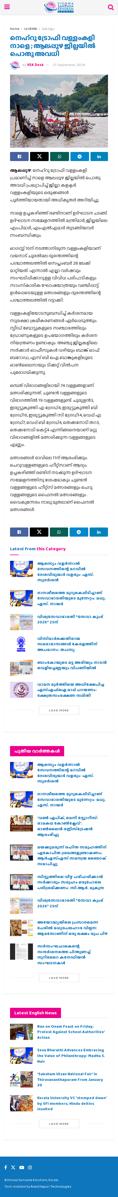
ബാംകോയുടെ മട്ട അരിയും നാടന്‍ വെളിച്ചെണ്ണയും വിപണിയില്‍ (72, 665)
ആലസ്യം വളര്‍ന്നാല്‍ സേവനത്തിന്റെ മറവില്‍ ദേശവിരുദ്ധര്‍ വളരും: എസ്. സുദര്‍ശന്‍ (65, 572)
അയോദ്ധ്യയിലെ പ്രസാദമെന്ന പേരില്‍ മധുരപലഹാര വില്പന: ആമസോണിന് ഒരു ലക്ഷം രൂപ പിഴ (72, 927)
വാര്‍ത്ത (30, 28)
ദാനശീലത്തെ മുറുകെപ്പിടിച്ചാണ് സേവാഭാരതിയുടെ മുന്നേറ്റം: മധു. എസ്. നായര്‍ (71, 598)
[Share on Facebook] (19, 156)
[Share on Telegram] (79, 156)
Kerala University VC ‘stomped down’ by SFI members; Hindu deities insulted (72, 1103)
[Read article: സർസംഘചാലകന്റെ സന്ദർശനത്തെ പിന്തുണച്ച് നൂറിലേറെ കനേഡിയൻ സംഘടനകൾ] (21, 951)
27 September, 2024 (69, 64)
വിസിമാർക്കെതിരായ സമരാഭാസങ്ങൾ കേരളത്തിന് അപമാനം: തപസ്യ (67, 644)
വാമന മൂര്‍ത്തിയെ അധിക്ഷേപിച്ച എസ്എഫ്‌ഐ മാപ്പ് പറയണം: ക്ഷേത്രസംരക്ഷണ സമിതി (70, 689)
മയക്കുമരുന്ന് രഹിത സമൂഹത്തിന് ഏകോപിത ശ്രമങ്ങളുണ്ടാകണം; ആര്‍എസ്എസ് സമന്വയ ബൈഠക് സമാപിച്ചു (72, 855)
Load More (59, 710)
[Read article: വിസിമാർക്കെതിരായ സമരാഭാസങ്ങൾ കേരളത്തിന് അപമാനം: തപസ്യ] (21, 644)
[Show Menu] (7, 7)
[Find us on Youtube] (21, 1167)
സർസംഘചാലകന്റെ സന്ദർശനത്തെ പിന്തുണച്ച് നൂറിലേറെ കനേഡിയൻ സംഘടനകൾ (64, 954)
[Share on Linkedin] (99, 156)
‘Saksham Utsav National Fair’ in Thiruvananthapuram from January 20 (70, 1079)
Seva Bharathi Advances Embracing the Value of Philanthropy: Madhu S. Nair (71, 1055)
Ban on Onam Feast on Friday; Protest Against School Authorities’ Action (71, 1031)
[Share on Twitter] (39, 156)
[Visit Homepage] (59, 7)
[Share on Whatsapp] (59, 156)
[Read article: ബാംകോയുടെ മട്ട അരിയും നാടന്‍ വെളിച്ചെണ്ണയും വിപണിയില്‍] (21, 668)
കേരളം (48, 28)
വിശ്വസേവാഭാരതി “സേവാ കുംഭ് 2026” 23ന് (70, 619)
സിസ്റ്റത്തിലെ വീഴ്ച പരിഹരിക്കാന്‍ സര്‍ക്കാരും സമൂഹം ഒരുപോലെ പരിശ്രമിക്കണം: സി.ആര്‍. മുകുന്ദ (70, 882)
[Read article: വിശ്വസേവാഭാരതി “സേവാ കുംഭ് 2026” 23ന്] (21, 622)
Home (14, 28)
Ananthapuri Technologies (51, 1186)
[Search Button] (111, 7)
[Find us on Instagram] (30, 1167)
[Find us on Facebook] (5, 1167)
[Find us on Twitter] (13, 1167)
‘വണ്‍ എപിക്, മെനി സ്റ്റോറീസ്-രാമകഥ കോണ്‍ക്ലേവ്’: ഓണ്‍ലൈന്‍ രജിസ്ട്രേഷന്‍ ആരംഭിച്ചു (68, 826)
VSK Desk (35, 64)
